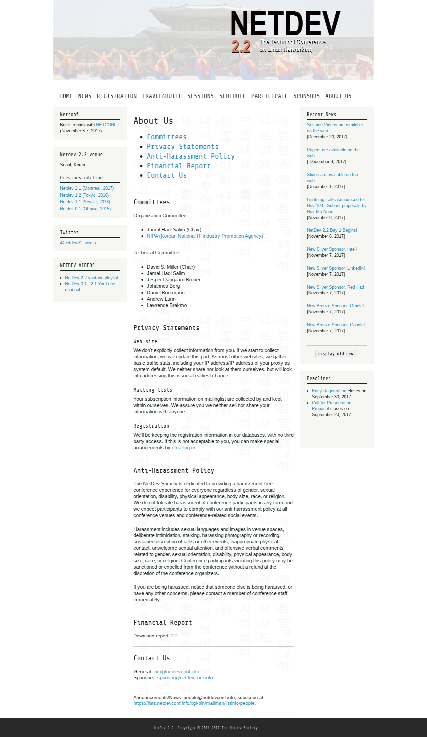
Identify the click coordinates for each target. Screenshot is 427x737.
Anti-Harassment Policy (191, 156)
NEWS (84, 95)
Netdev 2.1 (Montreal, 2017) (87, 188)
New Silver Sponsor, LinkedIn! (336, 268)
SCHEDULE (232, 95)
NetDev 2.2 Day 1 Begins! (332, 230)
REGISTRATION (117, 95)
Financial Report (179, 166)
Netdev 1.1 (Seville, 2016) (85, 201)
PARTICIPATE (269, 95)
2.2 (174, 635)
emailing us (184, 447)
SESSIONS (200, 95)
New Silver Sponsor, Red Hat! (335, 287)
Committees (167, 137)
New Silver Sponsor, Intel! (332, 249)
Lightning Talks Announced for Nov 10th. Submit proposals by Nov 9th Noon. (337, 205)
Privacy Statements (183, 146)
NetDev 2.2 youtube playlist (91, 277)
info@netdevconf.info (176, 671)
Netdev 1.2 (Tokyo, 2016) (84, 195)
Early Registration (329, 390)
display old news (337, 353)
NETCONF (106, 124)
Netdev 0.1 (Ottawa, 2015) (85, 208)
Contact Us (167, 175)
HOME (66, 95)
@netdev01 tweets (78, 242)
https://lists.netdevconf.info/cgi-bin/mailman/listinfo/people (194, 703)
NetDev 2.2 (163, 727)
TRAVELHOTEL (162, 95)
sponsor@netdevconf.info (185, 677)
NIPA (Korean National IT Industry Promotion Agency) (205, 236)
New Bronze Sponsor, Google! (336, 324)
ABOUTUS (338, 95)
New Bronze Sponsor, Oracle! (335, 305)
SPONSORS (306, 95)
